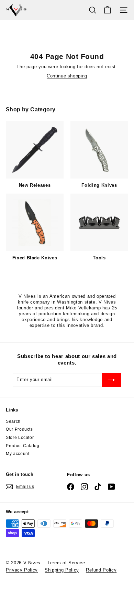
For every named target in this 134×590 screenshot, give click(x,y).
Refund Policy (101, 570)
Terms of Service (66, 562)
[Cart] (107, 10)
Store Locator (20, 437)
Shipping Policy (62, 570)
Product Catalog (23, 445)
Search (13, 421)
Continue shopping (67, 75)
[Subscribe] (111, 380)
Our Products (19, 429)
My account (18, 453)
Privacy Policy (22, 570)
